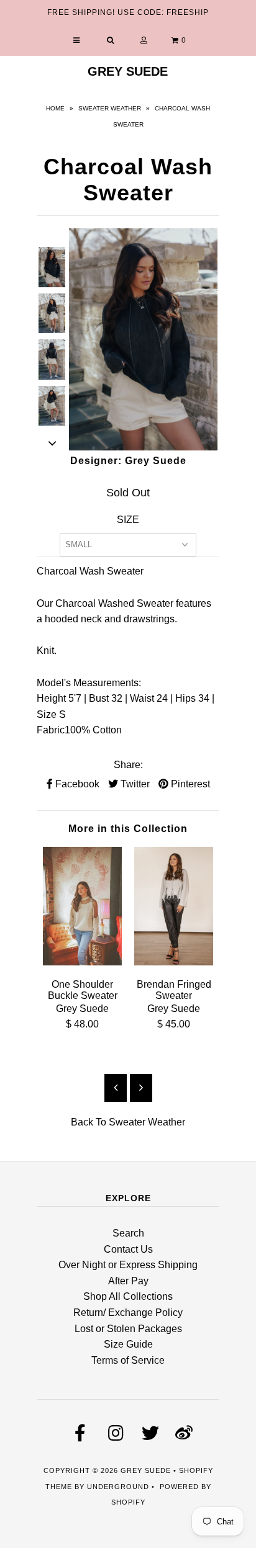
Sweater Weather (109, 108)
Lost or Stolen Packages (128, 1328)
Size (128, 519)
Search (128, 1233)
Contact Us (128, 1249)
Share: (128, 764)
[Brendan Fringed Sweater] (173, 962)
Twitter (134, 784)
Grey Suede (128, 71)
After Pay (128, 1281)
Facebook (76, 784)
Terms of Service (128, 1360)
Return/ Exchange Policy (128, 1312)
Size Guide (128, 1344)
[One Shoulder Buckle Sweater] (82, 962)
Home (55, 108)
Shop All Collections (128, 1296)
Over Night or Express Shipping (128, 1264)
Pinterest (189, 784)
